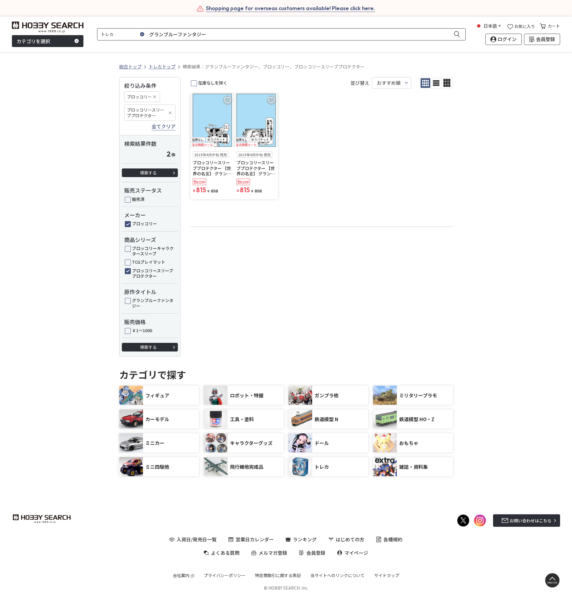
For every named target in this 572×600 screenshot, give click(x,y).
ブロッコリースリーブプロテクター (145, 112)
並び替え (359, 83)
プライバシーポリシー (224, 575)
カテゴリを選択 (33, 41)
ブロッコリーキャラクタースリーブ (153, 251)
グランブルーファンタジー (152, 303)
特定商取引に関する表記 (278, 575)
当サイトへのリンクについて (337, 575)
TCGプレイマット (148, 262)
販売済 (138, 199)
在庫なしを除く (212, 82)
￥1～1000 (142, 330)
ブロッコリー (139, 97)
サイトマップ (386, 575)
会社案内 (181, 575)
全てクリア (163, 126)
